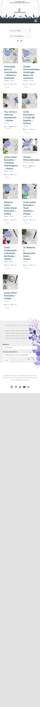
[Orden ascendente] (29, 31)
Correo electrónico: (10, 352)
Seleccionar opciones (7, 127)
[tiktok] (20, 387)
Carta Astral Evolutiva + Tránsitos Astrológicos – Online (11, 163)
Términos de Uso (8, 377)
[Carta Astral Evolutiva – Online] (10, 281)
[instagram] (12, 387)
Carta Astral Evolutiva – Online (10, 295)
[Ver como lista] (21, 40)
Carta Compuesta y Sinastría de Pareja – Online (10, 253)
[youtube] (24, 387)
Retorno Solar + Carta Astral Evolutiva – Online (10, 208)
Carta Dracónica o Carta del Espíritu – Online (29, 117)
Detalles (14, 84)
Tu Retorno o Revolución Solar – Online (29, 253)
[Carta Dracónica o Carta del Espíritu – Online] (29, 101)
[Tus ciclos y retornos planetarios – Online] (10, 101)
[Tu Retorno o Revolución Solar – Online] (29, 236)
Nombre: (6, 344)
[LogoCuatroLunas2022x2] (20, 8)
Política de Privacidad (29, 375)
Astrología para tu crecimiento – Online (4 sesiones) (10, 72)
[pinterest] (16, 387)
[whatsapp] (28, 387)
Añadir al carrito (7, 86)
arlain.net (26, 380)
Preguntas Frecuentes (22, 377)
